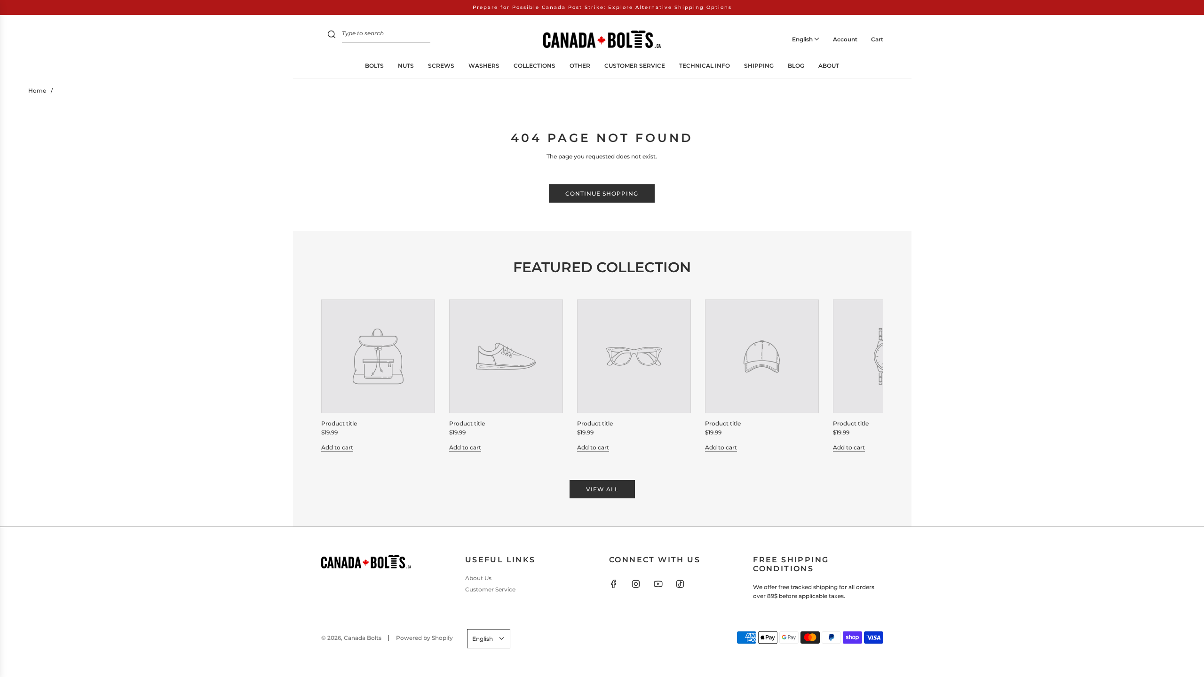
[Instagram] (636, 584)
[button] (338, 375)
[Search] (331, 35)
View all (602, 489)
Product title (339, 423)
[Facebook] (613, 584)
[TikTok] (680, 584)
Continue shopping (601, 193)
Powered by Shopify (424, 637)
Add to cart (337, 447)
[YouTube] (658, 584)
